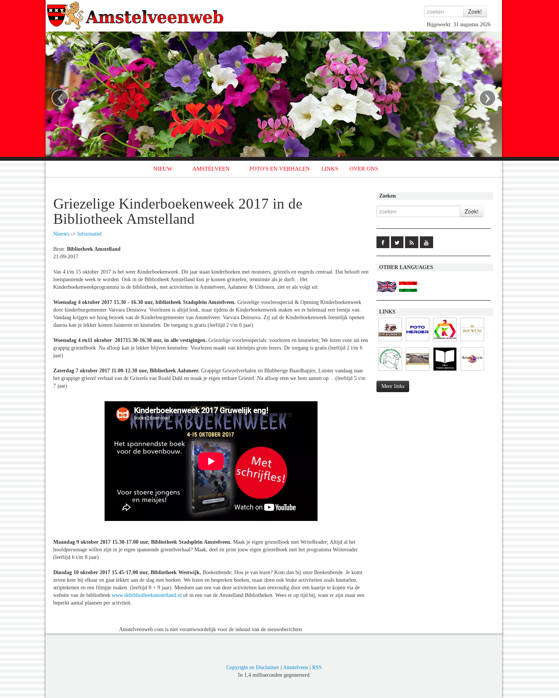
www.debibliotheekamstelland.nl (147, 595)
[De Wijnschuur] (390, 341)
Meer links (392, 386)
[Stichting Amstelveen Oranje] (472, 371)
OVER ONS (363, 169)
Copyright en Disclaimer (252, 667)
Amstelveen (295, 667)
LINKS (329, 169)
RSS (317, 667)
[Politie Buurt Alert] (417, 371)
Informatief (89, 234)
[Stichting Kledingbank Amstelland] (445, 341)
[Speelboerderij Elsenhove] (390, 371)
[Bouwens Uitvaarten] (472, 341)
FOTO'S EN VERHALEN (279, 169)
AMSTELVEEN (211, 169)
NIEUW (162, 169)
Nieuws (61, 234)
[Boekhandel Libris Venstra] (445, 371)
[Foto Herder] (417, 341)
